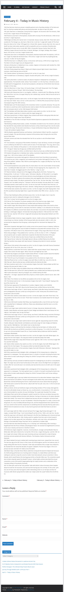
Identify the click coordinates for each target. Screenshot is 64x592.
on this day (25, 7)
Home (9, 7)
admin (16, 24)
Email (4, 527)
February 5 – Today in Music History (15, 480)
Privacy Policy (44, 7)
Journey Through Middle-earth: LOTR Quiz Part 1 (15, 569)
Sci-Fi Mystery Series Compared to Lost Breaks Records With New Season (22, 564)
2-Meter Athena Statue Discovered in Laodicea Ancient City (18, 561)
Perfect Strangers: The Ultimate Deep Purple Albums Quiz (18, 567)
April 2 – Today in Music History (11, 572)
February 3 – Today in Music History (48, 480)
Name (4, 519)
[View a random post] (60, 7)
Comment (6, 496)
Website (4, 535)
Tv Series (16, 7)
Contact (35, 7)
